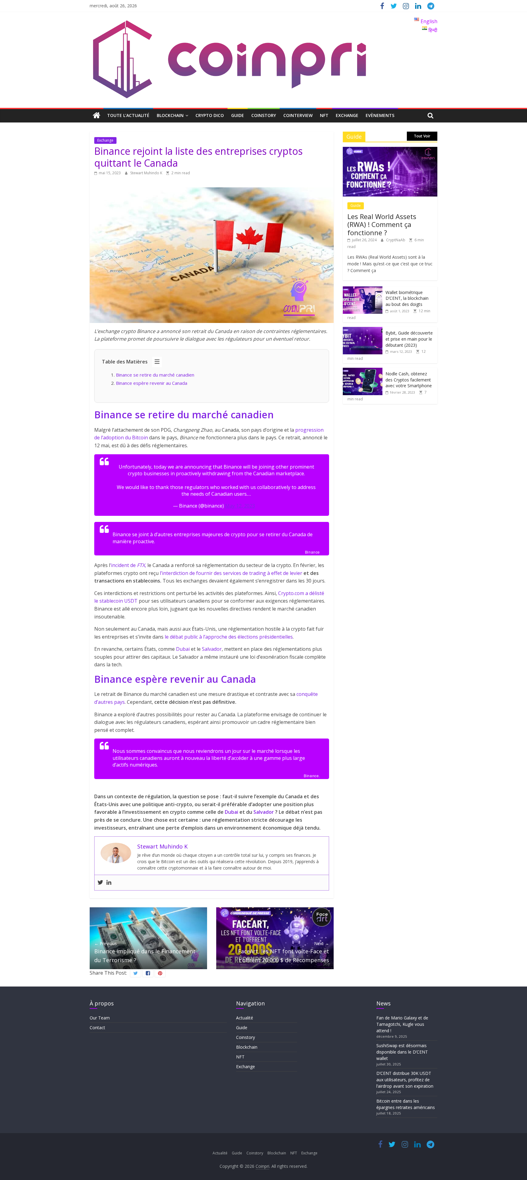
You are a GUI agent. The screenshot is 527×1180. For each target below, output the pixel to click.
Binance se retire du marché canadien (155, 375)
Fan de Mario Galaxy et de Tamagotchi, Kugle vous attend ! (402, 1024)
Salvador (212, 649)
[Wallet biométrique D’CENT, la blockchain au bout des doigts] (362, 289)
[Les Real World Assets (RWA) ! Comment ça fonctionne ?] (390, 150)
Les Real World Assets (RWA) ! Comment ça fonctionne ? (381, 224)
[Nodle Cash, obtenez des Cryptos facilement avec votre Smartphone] (362, 371)
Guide (237, 115)
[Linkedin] (109, 883)
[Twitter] (100, 883)
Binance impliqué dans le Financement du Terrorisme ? (144, 952)
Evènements (380, 115)
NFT (324, 115)
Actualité (244, 1018)
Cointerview (298, 115)
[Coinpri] (96, 115)
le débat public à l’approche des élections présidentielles (229, 636)
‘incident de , (128, 565)
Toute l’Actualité (128, 115)
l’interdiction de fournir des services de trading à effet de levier (231, 573)
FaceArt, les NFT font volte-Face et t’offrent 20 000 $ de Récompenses (283, 952)
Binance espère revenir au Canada (151, 383)
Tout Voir (422, 136)
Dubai (183, 649)
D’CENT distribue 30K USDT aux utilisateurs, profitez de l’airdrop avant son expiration (404, 1079)
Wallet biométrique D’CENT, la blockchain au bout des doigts (406, 298)
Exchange (347, 115)
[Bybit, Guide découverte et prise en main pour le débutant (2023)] (362, 330)
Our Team (100, 1018)
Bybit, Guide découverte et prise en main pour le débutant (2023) (409, 339)
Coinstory (263, 115)
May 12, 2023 (240, 505)
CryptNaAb (396, 240)
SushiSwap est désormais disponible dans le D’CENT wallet (402, 1052)
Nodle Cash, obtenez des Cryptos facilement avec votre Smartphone (408, 379)
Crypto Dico (209, 115)
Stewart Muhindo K (146, 172)
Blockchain (170, 115)
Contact (97, 1027)
